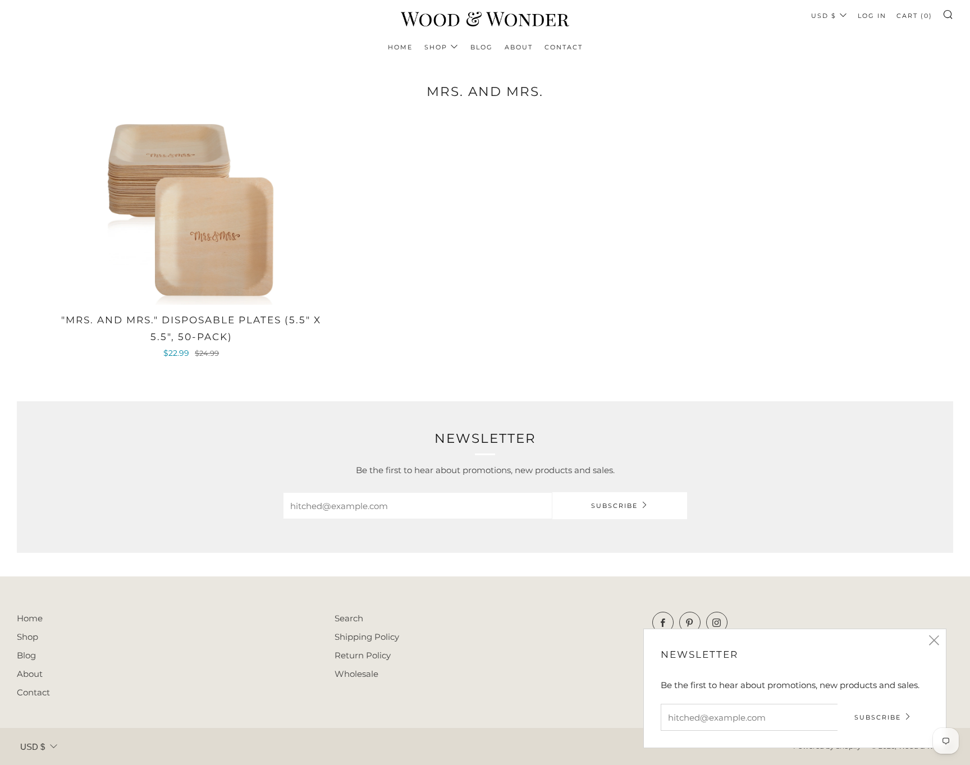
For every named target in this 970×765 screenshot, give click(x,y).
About (519, 47)
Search (349, 618)
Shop (435, 47)
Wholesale (356, 673)
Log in (872, 16)
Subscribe (614, 506)
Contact (564, 47)
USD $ (823, 16)
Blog (481, 47)
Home (400, 47)
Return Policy (363, 655)
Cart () (914, 16)
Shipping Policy (367, 636)
